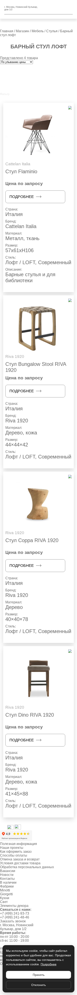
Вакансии (7, 871)
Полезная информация (18, 844)
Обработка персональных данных (27, 867)
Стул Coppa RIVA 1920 (31, 540)
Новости (6, 875)
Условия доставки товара (20, 863)
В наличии (8, 882)
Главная (6, 31)
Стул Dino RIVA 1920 (29, 715)
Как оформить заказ (15, 851)
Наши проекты (11, 847)
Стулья (52, 31)
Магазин (22, 31)
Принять (38, 975)
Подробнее (21, 197)
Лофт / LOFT (20, 262)
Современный (54, 262)
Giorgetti (6, 894)
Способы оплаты (13, 855)
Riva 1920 (16, 420)
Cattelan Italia (20, 226)
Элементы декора (14, 906)
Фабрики (7, 886)
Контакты (7, 878)
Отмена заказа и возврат (20, 859)
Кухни (4, 898)
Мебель (38, 31)
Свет (4, 902)
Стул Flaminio (21, 171)
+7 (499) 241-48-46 (14, 917)
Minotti (5, 890)
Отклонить (38, 985)
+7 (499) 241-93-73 (14, 913)
